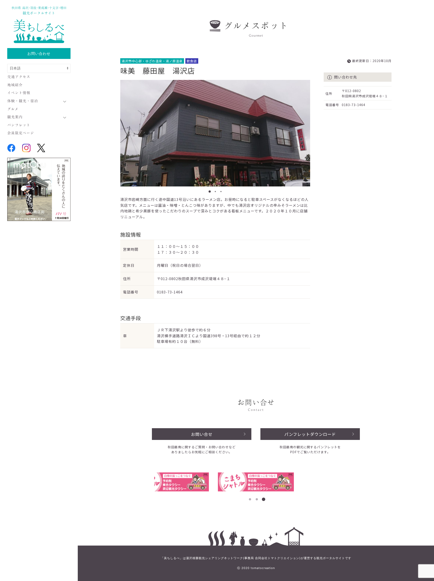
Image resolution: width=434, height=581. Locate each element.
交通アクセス (18, 77)
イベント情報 (18, 93)
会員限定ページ (20, 133)
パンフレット (18, 125)
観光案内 (15, 117)
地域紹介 (15, 85)
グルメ (13, 109)
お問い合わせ (38, 53)
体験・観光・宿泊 (22, 101)
